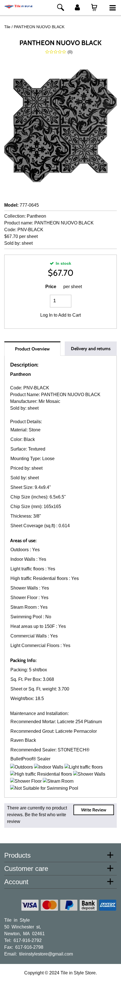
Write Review (93, 810)
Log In (46, 315)
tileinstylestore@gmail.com (46, 953)
